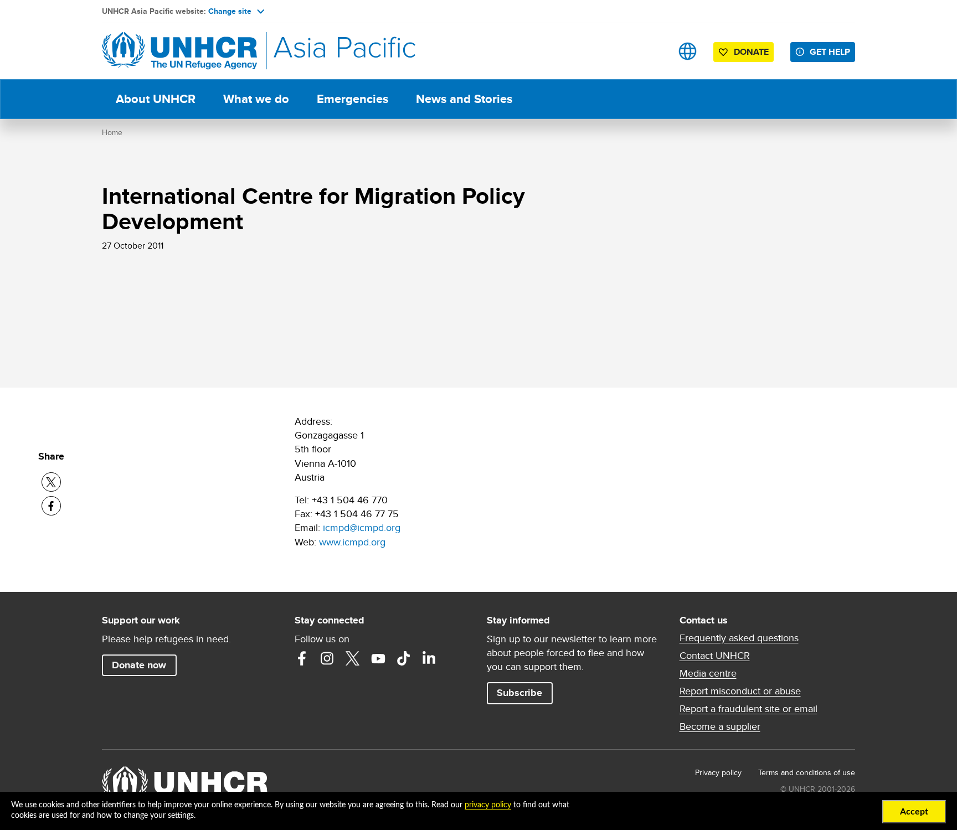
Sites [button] (687, 51)
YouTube (378, 658)
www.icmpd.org (352, 542)
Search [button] (653, 51)
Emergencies (352, 99)
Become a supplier (720, 726)
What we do (256, 99)
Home (112, 132)
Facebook (302, 658)
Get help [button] (830, 51)
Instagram (327, 658)
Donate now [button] (139, 665)
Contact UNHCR (715, 655)
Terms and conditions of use (806, 772)
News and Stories (464, 99)
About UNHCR (155, 99)
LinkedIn (429, 658)
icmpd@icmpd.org (361, 527)
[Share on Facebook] (51, 505)
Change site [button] (229, 11)
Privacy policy (718, 772)
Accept (914, 811)
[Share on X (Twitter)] (51, 482)
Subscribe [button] (519, 692)
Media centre (708, 673)
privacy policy (488, 805)
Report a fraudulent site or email (748, 709)
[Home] (179, 51)
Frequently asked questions (739, 638)
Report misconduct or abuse (740, 691)
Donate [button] (751, 51)
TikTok (404, 658)
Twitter (353, 658)
